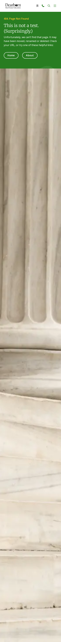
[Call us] (43, 5)
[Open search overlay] (49, 5)
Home (11, 55)
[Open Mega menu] (55, 5)
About (30, 55)
